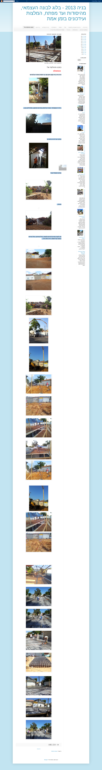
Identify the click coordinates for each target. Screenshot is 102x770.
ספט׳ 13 (84, 36)
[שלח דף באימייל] (58, 744)
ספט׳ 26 (84, 46)
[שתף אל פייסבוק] (51, 744)
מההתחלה (75, 30)
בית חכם (38, 27)
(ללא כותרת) (84, 70)
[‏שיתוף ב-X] (52, 744)
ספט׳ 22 (84, 42)
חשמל (60, 27)
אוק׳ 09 (84, 47)
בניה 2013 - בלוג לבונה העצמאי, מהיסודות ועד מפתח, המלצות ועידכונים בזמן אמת (53, 13)
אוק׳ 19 (84, 50)
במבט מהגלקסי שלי (28, 27)
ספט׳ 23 (84, 44)
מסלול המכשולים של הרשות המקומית (81, 252)
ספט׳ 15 (84, 37)
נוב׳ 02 (84, 54)
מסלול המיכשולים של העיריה (57, 30)
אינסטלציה (53, 27)
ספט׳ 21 (84, 41)
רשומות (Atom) (54, 751)
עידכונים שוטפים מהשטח (74, 27)
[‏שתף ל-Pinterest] (49, 744)
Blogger (46, 759)
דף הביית (85, 27)
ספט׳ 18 (84, 39)
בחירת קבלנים (45, 27)
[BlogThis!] (54, 744)
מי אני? (68, 30)
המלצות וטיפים (83, 30)
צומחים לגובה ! (84, 193)
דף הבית (38, 749)
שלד (65, 27)
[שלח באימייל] (55, 744)
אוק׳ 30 (84, 52)
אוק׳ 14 (84, 49)
